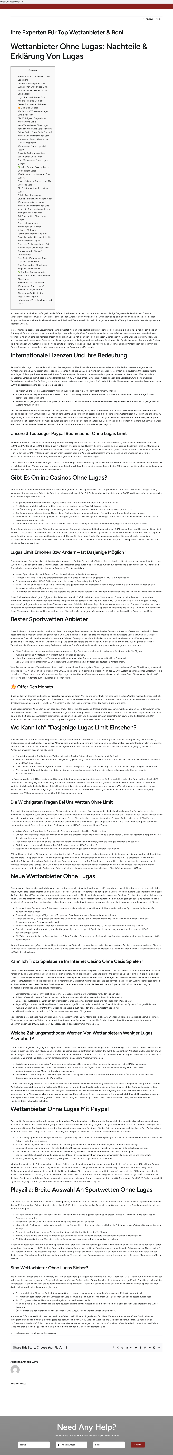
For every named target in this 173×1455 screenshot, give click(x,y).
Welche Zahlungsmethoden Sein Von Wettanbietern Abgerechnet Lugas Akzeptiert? (33, 139)
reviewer (40, 1333)
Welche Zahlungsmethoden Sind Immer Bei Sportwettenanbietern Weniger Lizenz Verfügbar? (34, 209)
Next (158, 19)
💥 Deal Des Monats (28, 107)
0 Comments (50, 1333)
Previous (149, 19)
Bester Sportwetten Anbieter (32, 104)
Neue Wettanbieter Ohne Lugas (33, 125)
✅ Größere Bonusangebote (31, 272)
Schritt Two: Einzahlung (29, 195)
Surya (15, 1333)
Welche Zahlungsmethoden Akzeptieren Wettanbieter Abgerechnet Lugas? (31, 293)
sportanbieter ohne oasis (50, 385)
